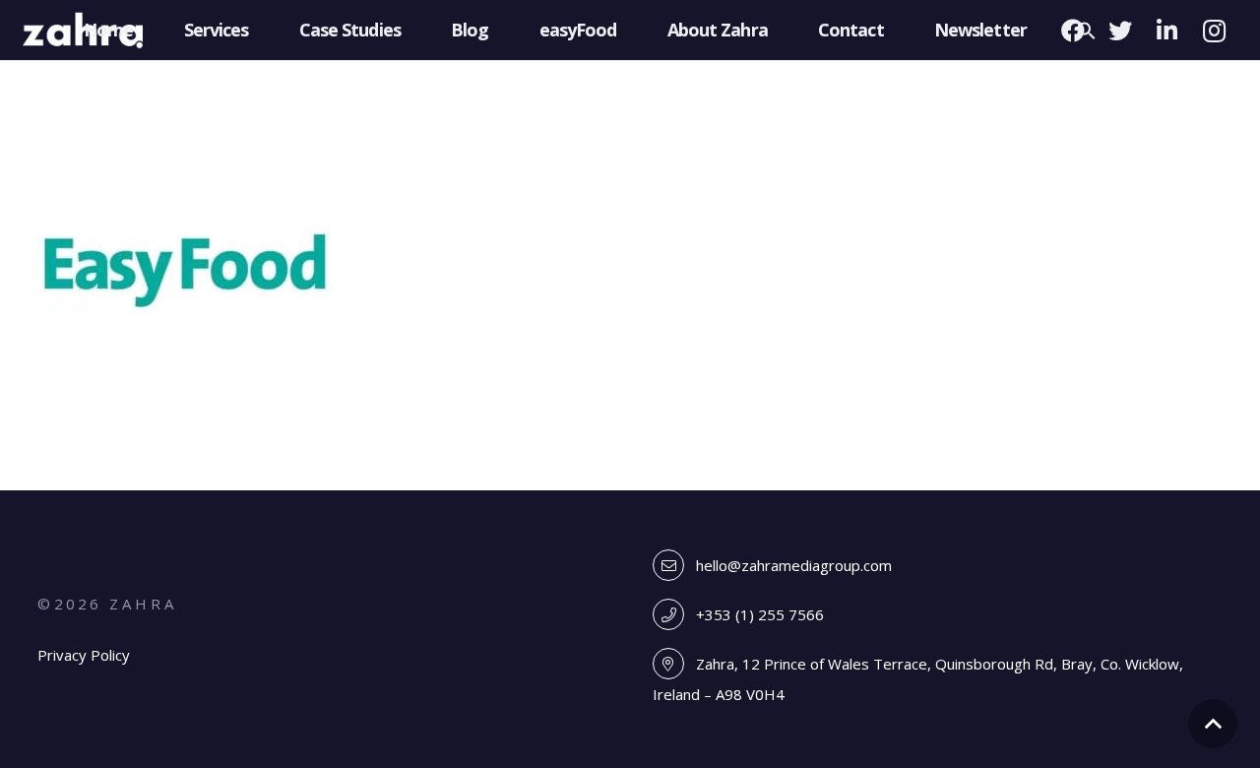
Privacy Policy (83, 655)
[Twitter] (1120, 30)
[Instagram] (1214, 30)
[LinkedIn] (1167, 30)
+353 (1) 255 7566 (760, 614)
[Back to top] (1212, 723)
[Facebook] (1073, 30)
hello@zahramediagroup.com (794, 565)
